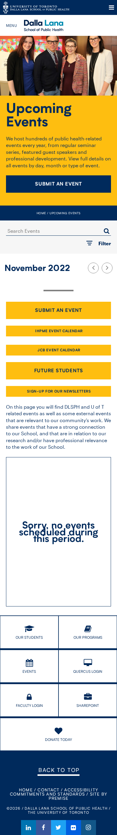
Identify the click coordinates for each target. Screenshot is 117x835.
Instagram (88, 827)
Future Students (58, 370)
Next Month (107, 268)
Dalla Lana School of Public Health (52, 25)
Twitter (58, 827)
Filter (104, 243)
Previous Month (93, 268)
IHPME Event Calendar (59, 331)
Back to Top (59, 770)
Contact (48, 789)
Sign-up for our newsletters (59, 391)
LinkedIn (28, 827)
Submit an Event (58, 184)
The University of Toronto (36, 7)
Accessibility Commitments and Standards (54, 791)
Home (41, 213)
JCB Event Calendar (59, 350)
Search (106, 230)
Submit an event (58, 310)
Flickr (73, 827)
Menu (111, 7)
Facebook (43, 827)
